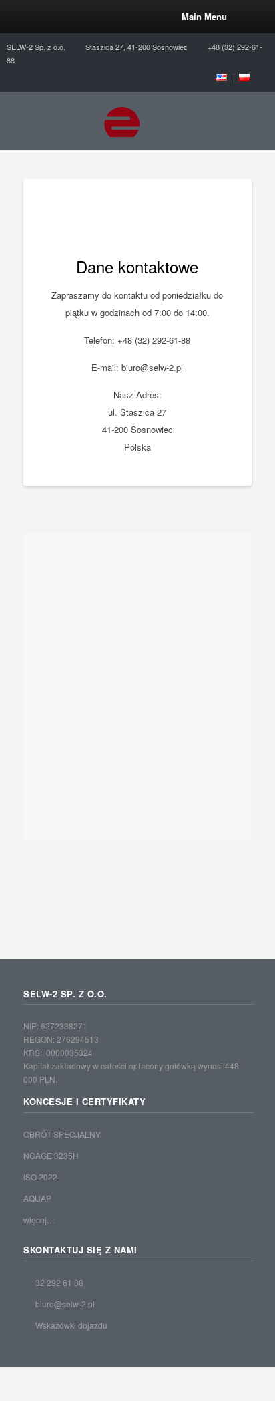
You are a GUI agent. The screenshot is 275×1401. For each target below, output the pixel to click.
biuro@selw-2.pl (65, 1303)
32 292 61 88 (59, 1282)
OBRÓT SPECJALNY (62, 1134)
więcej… (39, 1219)
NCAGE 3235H (51, 1155)
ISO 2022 (40, 1176)
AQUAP (37, 1198)
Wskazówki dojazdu (71, 1325)
